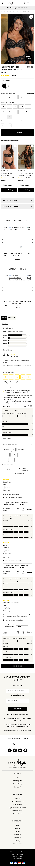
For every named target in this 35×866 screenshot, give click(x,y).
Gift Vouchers (17, 844)
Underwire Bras (24, 12)
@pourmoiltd (17, 744)
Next (33, 7)
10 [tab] (29, 62)
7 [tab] (20, 62)
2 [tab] (6, 62)
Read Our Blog (17, 804)
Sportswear (17, 838)
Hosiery (17, 841)
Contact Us (17, 787)
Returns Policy (17, 784)
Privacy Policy (17, 857)
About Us (18, 798)
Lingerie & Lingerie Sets (7, 12)
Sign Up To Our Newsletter (17, 808)
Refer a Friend (17, 814)
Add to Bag (17, 132)
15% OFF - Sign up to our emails (17, 8)
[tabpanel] (17, 39)
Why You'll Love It (10, 200)
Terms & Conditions (18, 855)
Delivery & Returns (10, 207)
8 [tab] (23, 62)
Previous (2, 7)
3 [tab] (9, 62)
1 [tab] (3, 62)
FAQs (17, 778)
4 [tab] (12, 62)
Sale (17, 825)
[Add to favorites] (31, 17)
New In (17, 828)
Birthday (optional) (17, 695)
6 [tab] (17, 62)
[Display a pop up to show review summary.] (14, 178)
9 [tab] (26, 62)
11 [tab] (32, 62)
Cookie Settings (17, 858)
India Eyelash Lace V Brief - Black (7, 174)
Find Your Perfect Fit (17, 801)
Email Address (17, 685)
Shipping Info (17, 781)
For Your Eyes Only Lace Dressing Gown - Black (26, 174)
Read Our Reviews (17, 811)
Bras (17, 12)
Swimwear (17, 834)
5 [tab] (15, 62)
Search (24, 3)
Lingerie (17, 831)
